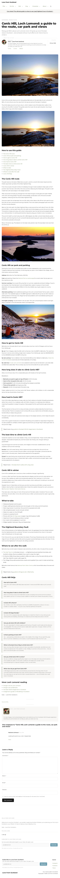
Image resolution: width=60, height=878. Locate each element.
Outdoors (5, 19)
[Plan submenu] (6, 6)
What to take (7, 167)
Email (4, 782)
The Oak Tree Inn (8, 552)
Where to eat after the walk (11, 171)
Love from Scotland (9, 2)
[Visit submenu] (22, 6)
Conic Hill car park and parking (12, 155)
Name (4, 775)
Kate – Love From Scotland (16, 41)
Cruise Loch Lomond (15, 363)
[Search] (50, 6)
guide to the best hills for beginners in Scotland (28, 429)
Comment (5, 755)
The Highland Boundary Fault (11, 169)
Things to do (13, 19)
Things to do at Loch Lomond (11, 685)
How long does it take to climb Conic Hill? (15, 159)
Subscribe (53, 844)
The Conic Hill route (9, 153)
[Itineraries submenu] (39, 6)
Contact (15, 48)
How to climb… (5, 701)
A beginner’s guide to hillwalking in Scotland (16, 691)
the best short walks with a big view (23, 465)
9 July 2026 (21, 732)
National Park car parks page (26, 278)
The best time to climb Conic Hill (12, 164)
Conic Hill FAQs (7, 173)
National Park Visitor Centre (25, 565)
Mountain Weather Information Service (14, 489)
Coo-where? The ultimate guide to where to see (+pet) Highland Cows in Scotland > (30, 11)
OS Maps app (16, 516)
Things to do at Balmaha (10, 687)
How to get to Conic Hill (10, 157)
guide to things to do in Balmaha (23, 572)
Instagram (55, 863)
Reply (9, 739)
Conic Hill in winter (8, 166)
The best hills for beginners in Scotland (14, 689)
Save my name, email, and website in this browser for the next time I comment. (24, 796)
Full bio (9, 48)
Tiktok (54, 868)
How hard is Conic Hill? (9, 161)
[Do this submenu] (15, 6)
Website (21, 48)
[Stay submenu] (29, 6)
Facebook (54, 865)
